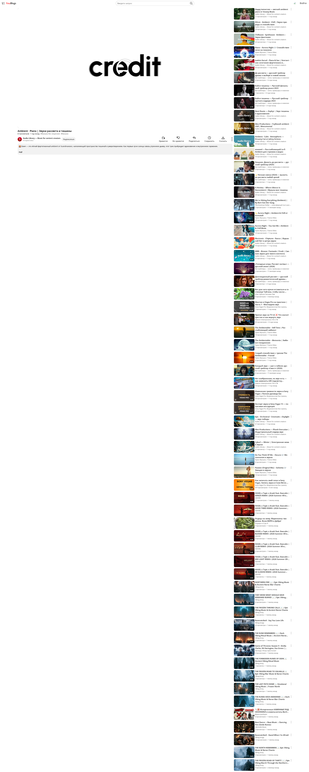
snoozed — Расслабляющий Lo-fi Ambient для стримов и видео (270, 150)
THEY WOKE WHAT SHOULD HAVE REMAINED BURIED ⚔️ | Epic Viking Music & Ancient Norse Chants (270, 597)
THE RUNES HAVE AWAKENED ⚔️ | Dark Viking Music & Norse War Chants (272, 698)
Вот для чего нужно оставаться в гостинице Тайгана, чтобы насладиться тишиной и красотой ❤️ (272, 291)
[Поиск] (191, 3)
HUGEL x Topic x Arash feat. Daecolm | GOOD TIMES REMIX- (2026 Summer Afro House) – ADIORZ (272, 508)
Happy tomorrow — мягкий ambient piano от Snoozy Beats (271, 10)
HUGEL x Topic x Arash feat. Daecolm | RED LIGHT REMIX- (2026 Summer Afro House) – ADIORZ (272, 559)
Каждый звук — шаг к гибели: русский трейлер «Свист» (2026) (271, 367)
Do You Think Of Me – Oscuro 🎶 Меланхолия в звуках (271, 456)
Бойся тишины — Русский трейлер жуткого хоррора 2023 (271, 99)
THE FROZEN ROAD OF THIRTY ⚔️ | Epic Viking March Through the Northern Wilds (272, 762)
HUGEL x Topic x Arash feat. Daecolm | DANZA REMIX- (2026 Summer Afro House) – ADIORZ (272, 495)
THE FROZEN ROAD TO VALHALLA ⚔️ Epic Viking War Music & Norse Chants (272, 672)
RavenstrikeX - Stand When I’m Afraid (271, 735)
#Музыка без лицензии (50, 134)
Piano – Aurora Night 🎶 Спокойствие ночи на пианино (272, 48)
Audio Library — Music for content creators (41, 138)
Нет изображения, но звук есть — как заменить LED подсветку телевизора (271, 380)
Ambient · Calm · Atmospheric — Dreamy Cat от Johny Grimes (269, 137)
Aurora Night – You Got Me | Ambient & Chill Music (271, 227)
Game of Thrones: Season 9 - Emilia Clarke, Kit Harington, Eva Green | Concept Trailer (270, 648)
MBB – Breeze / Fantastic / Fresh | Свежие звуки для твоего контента (272, 252)
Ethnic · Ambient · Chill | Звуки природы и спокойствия (271, 23)
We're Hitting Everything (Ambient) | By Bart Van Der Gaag (271, 201)
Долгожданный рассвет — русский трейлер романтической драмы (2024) (271, 279)
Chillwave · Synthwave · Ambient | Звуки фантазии (270, 36)
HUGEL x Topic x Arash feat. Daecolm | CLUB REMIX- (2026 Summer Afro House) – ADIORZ (272, 546)
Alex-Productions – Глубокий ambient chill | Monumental (272, 125)
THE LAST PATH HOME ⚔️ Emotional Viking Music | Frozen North (270, 685)
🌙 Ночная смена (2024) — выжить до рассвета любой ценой (271, 176)
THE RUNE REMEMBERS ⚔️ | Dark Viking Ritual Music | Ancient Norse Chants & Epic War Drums (270, 635)
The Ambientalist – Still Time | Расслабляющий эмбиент (270, 328)
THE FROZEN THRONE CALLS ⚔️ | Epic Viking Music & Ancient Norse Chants (271, 608)
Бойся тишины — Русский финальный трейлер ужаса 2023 (271, 86)
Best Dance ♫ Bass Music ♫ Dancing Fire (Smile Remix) (271, 723)
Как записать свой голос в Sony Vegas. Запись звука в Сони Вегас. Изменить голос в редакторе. (271, 482)
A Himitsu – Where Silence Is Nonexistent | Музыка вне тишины (271, 188)
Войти (303, 3)
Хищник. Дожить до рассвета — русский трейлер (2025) (272, 163)
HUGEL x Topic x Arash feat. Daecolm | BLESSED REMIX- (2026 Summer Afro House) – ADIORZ (272, 533)
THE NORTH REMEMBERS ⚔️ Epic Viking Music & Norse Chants (272, 748)
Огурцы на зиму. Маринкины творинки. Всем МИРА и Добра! (271, 519)
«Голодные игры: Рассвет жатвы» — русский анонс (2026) (272, 265)
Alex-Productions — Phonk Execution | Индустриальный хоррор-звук (272, 430)
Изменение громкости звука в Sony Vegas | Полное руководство (271, 392)
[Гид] (3, 3)
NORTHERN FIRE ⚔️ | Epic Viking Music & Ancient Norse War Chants (272, 583)
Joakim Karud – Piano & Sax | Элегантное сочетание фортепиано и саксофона (272, 62)
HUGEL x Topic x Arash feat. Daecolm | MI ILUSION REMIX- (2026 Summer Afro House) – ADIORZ (272, 572)
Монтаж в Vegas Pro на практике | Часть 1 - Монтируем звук (271, 303)
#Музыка (64, 134)
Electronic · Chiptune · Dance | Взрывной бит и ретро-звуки (272, 239)
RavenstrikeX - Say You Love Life (269, 620)
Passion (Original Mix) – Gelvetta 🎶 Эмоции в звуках (270, 468)
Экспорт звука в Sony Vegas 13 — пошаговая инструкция (272, 405)
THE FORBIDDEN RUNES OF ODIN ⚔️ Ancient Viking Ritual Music (271, 659)
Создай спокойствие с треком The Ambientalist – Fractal (271, 354)
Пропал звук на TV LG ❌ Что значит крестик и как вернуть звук (272, 316)
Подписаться (68, 139)
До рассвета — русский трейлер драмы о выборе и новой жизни (270, 74)
